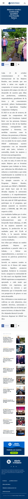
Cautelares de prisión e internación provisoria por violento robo (8, 350)
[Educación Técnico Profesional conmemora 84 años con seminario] (20, 421)
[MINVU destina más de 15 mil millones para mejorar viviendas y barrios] (20, 370)
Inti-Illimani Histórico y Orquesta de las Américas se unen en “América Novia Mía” (8, 411)
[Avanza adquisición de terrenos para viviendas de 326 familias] (20, 390)
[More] (18, 64)
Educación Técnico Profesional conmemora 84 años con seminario (8, 421)
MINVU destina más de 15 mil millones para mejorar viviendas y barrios (8, 370)
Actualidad (6, 347)
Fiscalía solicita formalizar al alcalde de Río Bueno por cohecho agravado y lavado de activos (8, 340)
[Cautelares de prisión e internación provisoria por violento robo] (20, 349)
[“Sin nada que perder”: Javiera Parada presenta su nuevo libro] (20, 359)
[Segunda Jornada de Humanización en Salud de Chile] (20, 400)
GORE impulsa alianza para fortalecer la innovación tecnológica (9, 432)
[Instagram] (14, 467)
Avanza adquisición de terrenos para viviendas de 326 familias (8, 391)
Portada (5, 398)
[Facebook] (11, 467)
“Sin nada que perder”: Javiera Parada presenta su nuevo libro (8, 360)
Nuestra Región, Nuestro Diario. (19, 495)
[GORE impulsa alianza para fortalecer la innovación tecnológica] (20, 431)
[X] (16, 467)
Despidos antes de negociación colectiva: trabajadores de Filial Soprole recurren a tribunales (8, 381)
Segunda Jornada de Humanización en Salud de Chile (8, 401)
